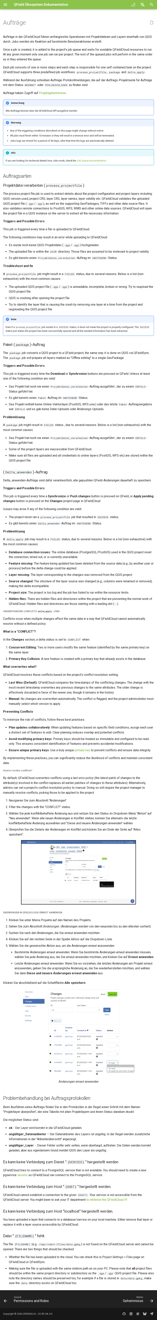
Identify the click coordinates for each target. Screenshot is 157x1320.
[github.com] (124, 1314)
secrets (22, 1175)
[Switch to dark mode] (133, 4)
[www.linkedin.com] (131, 1314)
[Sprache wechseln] (142, 4)
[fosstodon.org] (138, 1314)
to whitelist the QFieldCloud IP (106, 1200)
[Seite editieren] (151, 22)
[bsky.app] (145, 1314)
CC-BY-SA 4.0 (45, 1313)
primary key (82, 750)
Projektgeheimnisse (52, 93)
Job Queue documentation (91, 160)
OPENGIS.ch (29, 1313)
